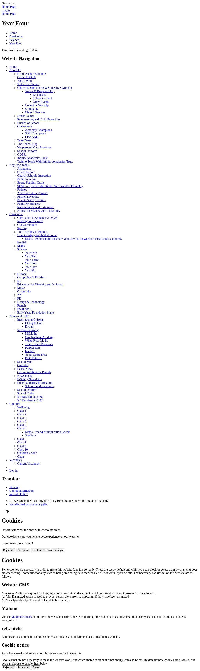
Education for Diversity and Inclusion (40, 284)
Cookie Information (21, 490)
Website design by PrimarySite (28, 504)
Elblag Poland (33, 323)
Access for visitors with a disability (38, 210)
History (21, 274)
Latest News (25, 368)
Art (19, 295)
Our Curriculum (27, 224)
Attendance (24, 168)
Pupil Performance (28, 203)
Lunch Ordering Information (34, 382)
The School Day (27, 144)
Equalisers (39, 94)
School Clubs (25, 393)
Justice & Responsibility (40, 91)
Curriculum (16, 36)
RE (19, 281)
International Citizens (30, 319)
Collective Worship (37, 105)
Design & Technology (31, 302)
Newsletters (24, 375)
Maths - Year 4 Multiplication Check (47, 432)
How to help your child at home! (37, 235)
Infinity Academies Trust (32, 158)
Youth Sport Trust (36, 354)
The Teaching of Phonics (32, 231)
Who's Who (24, 80)
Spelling (22, 228)
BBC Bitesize (33, 358)
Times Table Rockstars (39, 344)
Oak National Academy (39, 337)
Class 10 (22, 449)
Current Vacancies (28, 463)
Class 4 (21, 421)
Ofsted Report (26, 172)
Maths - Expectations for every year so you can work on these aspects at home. (73, 238)
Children (14, 403)
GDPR (21, 154)
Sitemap (14, 487)
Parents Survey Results (31, 200)
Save (36, 667)
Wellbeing (23, 407)
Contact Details (26, 77)
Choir (20, 456)
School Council (42, 98)
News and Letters (20, 316)
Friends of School (28, 122)
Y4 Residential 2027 (30, 400)
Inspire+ (30, 351)
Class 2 (21, 414)
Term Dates (24, 140)
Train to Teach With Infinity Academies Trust (45, 161)
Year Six (30, 270)
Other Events (41, 101)
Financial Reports (28, 196)
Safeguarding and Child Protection (38, 119)
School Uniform (27, 151)
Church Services (35, 112)
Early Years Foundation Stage (35, 312)
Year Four (15, 43)
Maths (21, 245)
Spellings (30, 435)
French (21, 305)
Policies (22, 189)
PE (19, 298)
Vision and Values (28, 84)
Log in (6, 10)
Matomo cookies (21, 616)
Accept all (23, 550)
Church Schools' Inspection (34, 175)
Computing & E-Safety (31, 277)
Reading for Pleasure (30, 221)
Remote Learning (28, 330)
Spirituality (31, 108)
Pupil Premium (26, 179)
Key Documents (19, 165)
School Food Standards (39, 386)
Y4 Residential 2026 (30, 396)
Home (13, 33)
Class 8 (21, 442)
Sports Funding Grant (30, 182)
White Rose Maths (36, 340)
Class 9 (21, 446)
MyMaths (31, 333)
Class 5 (21, 425)
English (22, 242)
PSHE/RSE (24, 309)
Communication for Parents (34, 372)
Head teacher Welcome (31, 73)
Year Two (31, 256)
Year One (31, 252)
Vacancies (15, 460)
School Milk (24, 361)
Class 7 (21, 439)
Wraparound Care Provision (34, 147)
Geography (24, 291)
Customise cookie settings (48, 550)
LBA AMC (32, 137)
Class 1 (21, 410)
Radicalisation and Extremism (35, 207)
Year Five (31, 266)
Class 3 (21, 417)
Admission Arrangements (32, 193)
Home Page (9, 6)
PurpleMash (32, 347)
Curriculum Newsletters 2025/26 (37, 217)
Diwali (29, 326)
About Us (15, 70)
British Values (25, 115)
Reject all (8, 550)
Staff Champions (35, 133)
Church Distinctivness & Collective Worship (44, 87)
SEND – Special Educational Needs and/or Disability (50, 186)
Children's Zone (27, 453)
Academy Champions (38, 130)
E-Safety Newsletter (29, 379)
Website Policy (18, 494)
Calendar (22, 365)
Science (14, 40)
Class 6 (21, 428)
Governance (24, 126)
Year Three (32, 259)
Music (21, 288)
